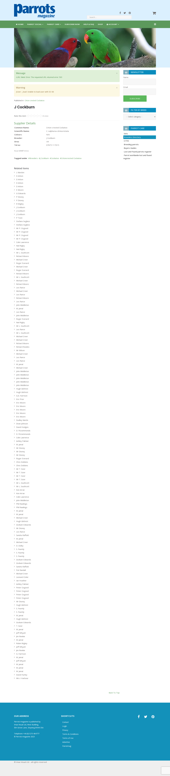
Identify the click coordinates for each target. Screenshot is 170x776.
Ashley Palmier (22, 441)
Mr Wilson (20, 350)
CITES (126, 141)
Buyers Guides (130, 148)
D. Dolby (19, 545)
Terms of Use (67, 738)
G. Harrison (21, 654)
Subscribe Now (72, 24)
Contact (65, 722)
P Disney (20, 197)
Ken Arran (20, 490)
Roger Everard (22, 263)
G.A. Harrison (21, 395)
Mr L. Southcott (22, 252)
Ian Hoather (21, 580)
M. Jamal (19, 308)
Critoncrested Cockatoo (71, 158)
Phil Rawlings (21, 504)
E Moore (20, 190)
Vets (126, 133)
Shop (100, 24)
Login (64, 726)
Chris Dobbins (22, 462)
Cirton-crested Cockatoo (34, 100)
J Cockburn (44, 158)
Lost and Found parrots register (137, 151)
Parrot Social (34, 24)
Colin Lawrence (22, 242)
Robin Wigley (21, 643)
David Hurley (21, 674)
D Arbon (19, 176)
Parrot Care (53, 24)
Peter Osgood (22, 587)
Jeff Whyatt (21, 633)
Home (21, 24)
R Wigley (20, 204)
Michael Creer (22, 259)
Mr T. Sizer (20, 469)
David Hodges (22, 427)
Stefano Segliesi (23, 221)
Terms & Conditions (70, 734)
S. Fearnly (20, 549)
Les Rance (20, 287)
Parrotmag (66, 746)
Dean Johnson (22, 423)
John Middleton (22, 305)
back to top (114, 692)
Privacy (65, 730)
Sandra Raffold (22, 535)
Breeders (33, 158)
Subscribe (135, 98)
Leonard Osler (22, 577)
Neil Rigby (20, 245)
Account (112, 24)
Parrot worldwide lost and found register (137, 157)
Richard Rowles (22, 347)
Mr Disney (20, 448)
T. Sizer (19, 626)
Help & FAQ (89, 24)
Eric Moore (21, 402)
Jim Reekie (20, 636)
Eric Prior (20, 399)
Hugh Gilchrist (22, 388)
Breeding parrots (131, 144)
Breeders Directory (132, 137)
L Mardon (20, 172)
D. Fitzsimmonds (23, 430)
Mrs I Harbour (22, 678)
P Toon (19, 218)
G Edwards (21, 193)
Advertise (66, 742)
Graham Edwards (23, 524)
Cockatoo (55, 158)
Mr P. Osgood (22, 228)
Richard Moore (22, 256)
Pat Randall (21, 570)
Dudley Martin (22, 420)
